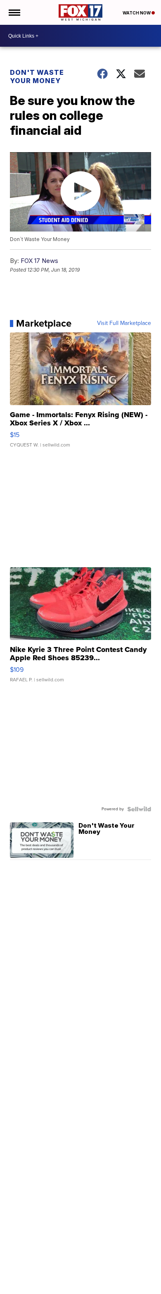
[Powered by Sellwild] (139, 809)
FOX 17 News (39, 261)
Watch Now (137, 12)
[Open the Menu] (13, 12)
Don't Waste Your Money (37, 76)
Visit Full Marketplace (124, 323)
